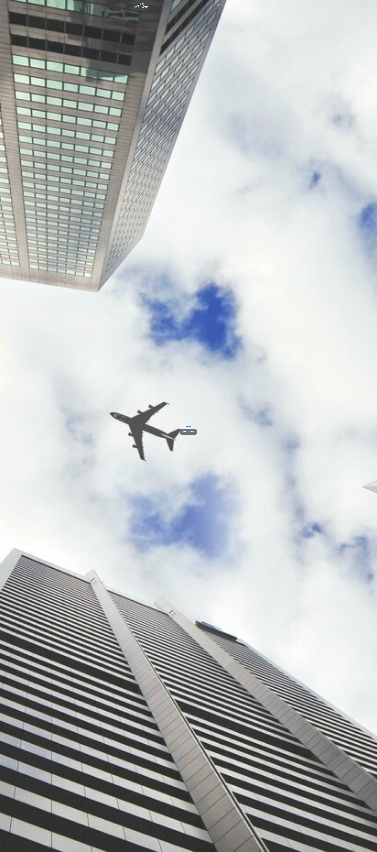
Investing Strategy (218, 5)
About (206, 5)
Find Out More (188, 432)
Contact (240, 5)
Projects (231, 5)
